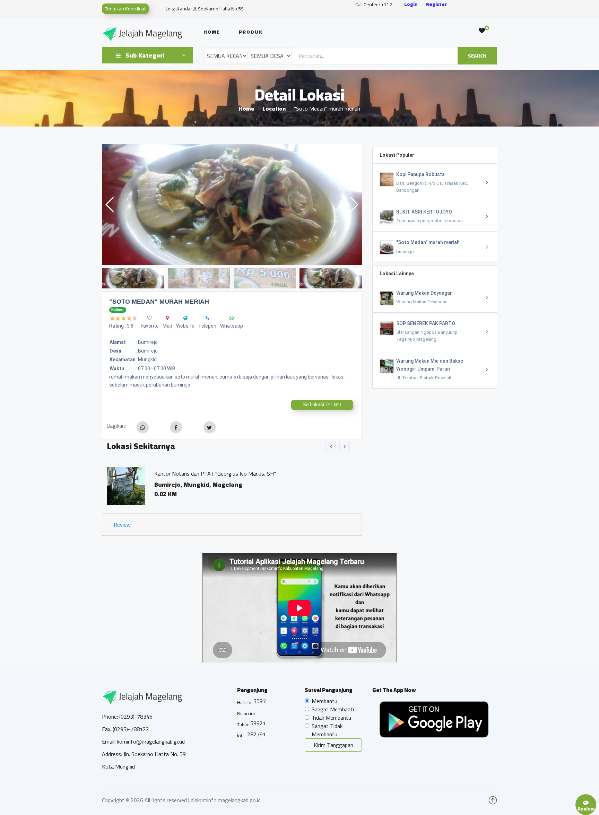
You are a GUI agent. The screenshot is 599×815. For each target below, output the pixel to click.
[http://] (185, 318)
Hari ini (244, 702)
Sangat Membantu (334, 709)
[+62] (207, 318)
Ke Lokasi (322, 404)
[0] (482, 31)
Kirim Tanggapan (333, 745)
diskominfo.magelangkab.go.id (226, 800)
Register (436, 4)
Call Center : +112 (373, 4)
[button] (353, 204)
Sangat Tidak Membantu (327, 730)
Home (211, 31)
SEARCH (477, 55)
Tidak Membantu (331, 717)
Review (122, 524)
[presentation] (330, 446)
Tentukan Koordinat (125, 8)
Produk (251, 31)
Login (411, 4)
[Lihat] (232, 204)
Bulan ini (246, 713)
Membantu (324, 701)
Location (274, 108)
